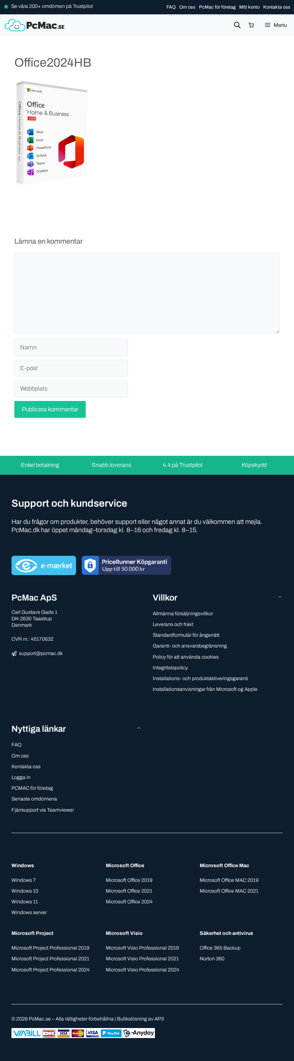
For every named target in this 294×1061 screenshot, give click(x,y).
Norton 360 (212, 958)
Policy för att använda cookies (186, 657)
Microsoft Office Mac (224, 865)
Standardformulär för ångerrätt (186, 635)
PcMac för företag (217, 7)
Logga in (20, 777)
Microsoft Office (125, 865)
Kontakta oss (276, 7)
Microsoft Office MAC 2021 (229, 891)
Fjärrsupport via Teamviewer (42, 810)
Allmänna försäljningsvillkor (183, 613)
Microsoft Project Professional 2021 (50, 958)
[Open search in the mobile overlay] (237, 25)
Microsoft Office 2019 (129, 880)
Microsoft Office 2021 (129, 891)
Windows (22, 865)
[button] (76, 729)
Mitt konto (249, 7)
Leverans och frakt (173, 624)
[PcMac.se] (35, 25)
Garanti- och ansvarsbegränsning (190, 646)
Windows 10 (24, 891)
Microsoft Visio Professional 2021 (142, 958)
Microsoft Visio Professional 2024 (142, 969)
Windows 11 (24, 901)
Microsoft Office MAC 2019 (229, 880)
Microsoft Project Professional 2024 (50, 969)
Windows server (29, 912)
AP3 (159, 1019)
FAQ (171, 7)
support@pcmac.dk (41, 653)
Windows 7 (23, 880)
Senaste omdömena (34, 799)
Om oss (187, 7)
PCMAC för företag (32, 788)
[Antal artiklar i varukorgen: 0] (251, 25)
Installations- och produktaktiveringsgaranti (200, 678)
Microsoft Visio (124, 933)
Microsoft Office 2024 (129, 901)
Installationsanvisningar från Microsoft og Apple (205, 689)
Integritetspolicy (170, 667)
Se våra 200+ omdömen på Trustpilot (52, 6)
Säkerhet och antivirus (226, 933)
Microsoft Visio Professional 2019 (142, 948)
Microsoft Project (32, 933)
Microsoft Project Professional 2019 (50, 948)
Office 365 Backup (220, 948)
